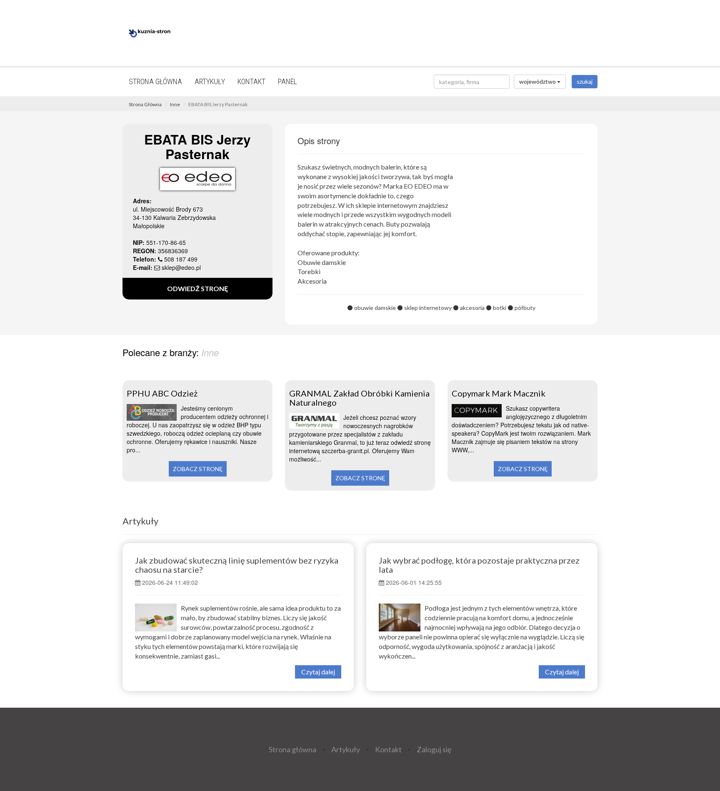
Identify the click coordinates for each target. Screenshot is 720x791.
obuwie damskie (375, 307)
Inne (175, 104)
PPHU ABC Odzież (162, 393)
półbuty (525, 307)
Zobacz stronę (197, 468)
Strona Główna (145, 104)
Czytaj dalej (318, 672)
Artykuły (210, 81)
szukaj (584, 81)
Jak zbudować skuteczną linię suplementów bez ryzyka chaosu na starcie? (236, 564)
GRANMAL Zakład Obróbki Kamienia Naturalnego (359, 397)
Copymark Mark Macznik (498, 393)
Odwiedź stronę (197, 288)
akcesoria (472, 307)
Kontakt (251, 81)
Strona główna (155, 81)
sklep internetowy (428, 307)
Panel (287, 81)
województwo (538, 81)
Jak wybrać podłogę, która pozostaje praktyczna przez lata (479, 564)
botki (499, 307)
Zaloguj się (434, 749)
